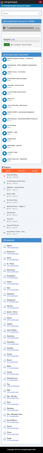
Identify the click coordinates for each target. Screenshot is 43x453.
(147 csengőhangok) (13, 440)
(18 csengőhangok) (12, 278)
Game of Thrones (13, 225)
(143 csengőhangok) (13, 344)
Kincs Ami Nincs (12, 175)
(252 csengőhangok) (13, 272)
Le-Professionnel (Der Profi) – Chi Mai (19, 181)
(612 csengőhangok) (13, 260)
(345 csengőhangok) (13, 410)
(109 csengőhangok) (13, 338)
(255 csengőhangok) (13, 284)
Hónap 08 (21, 171)
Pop (13, 39)
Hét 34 (8, 171)
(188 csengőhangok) (13, 247)
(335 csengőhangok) (13, 350)
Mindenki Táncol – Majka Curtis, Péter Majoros (22, 206)
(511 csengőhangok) (13, 416)
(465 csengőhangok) (13, 356)
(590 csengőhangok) (13, 320)
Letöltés (6, 45)
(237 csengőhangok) (13, 326)
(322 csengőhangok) (13, 422)
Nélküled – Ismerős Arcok (15, 187)
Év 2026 (34, 171)
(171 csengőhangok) (13, 332)
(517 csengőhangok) (13, 302)
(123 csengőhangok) (13, 266)
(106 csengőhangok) (13, 392)
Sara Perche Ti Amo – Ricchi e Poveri (19, 232)
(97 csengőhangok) (12, 380)
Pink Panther (11, 213)
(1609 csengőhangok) (13, 386)
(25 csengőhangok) (12, 296)
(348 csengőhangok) (13, 404)
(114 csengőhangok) (13, 368)
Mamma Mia (11, 194)
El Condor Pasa (12, 200)
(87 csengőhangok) (12, 314)
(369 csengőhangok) (13, 254)
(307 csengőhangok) (13, 290)
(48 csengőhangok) (12, 362)
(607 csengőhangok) (13, 374)
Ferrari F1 (10, 219)
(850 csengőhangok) (13, 398)
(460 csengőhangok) (13, 434)
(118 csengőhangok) (13, 308)
